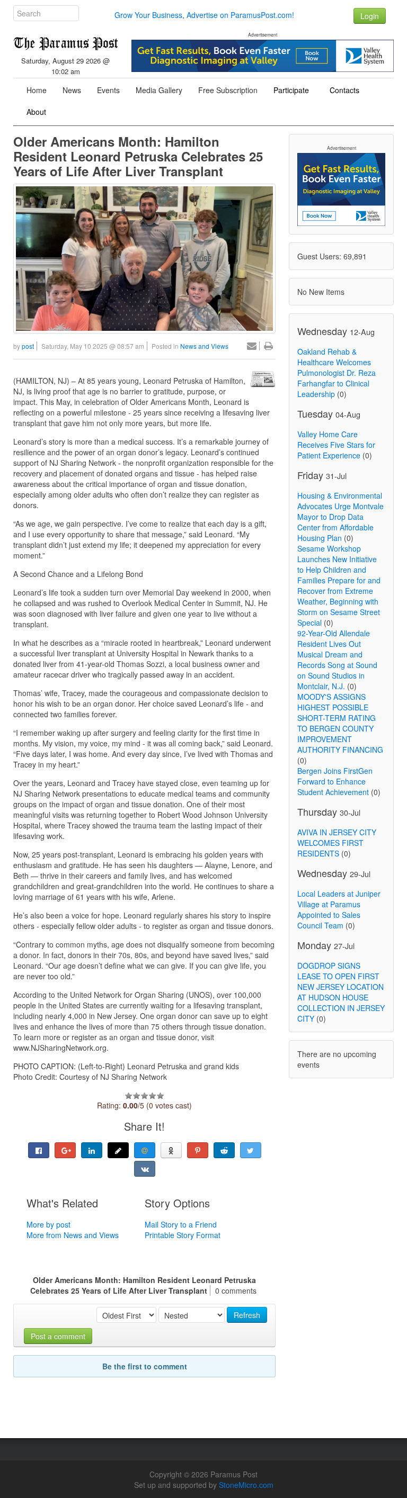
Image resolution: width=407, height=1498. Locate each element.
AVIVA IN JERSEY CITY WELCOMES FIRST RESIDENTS (336, 843)
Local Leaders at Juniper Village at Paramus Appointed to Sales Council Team (339, 909)
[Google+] (65, 1150)
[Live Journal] (118, 1150)
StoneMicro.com (246, 1484)
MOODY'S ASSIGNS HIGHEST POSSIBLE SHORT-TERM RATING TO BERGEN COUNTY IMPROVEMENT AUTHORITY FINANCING (340, 723)
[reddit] (224, 1150)
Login (369, 16)
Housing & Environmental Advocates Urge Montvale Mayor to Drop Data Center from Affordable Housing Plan (340, 516)
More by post (48, 1224)
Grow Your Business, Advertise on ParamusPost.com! (204, 15)
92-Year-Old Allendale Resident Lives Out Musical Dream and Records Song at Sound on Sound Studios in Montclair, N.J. (337, 659)
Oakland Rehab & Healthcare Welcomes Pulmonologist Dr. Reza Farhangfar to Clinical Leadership (336, 372)
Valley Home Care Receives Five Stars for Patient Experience (336, 445)
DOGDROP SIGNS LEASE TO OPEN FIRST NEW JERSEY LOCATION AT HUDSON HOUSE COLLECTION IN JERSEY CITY (341, 992)
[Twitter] (250, 1150)
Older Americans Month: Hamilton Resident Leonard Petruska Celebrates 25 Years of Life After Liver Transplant (138, 156)
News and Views (204, 345)
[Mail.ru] (144, 1150)
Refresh (247, 1315)
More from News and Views (72, 1235)
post (28, 345)
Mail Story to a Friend (181, 1224)
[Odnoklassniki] (171, 1150)
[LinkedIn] (91, 1150)
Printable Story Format (182, 1235)
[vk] (144, 1169)
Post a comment (58, 1336)
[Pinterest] (197, 1150)
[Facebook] (38, 1150)
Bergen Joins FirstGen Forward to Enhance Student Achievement (335, 781)
